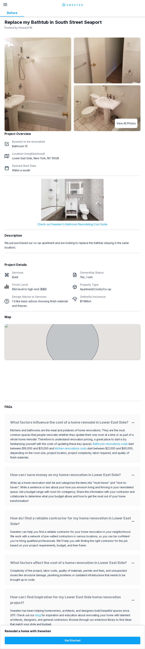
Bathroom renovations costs (110, 443)
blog (38, 615)
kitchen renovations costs (71, 448)
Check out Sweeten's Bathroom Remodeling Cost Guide (72, 224)
